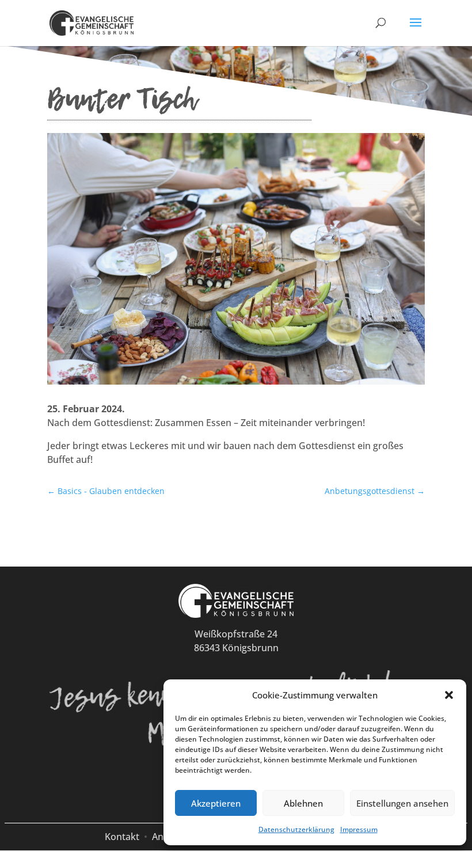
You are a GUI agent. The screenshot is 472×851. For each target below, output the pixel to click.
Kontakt (122, 836)
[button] (449, 695)
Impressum (359, 829)
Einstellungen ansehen (402, 803)
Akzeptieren (216, 803)
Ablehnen (303, 803)
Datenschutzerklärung (296, 829)
